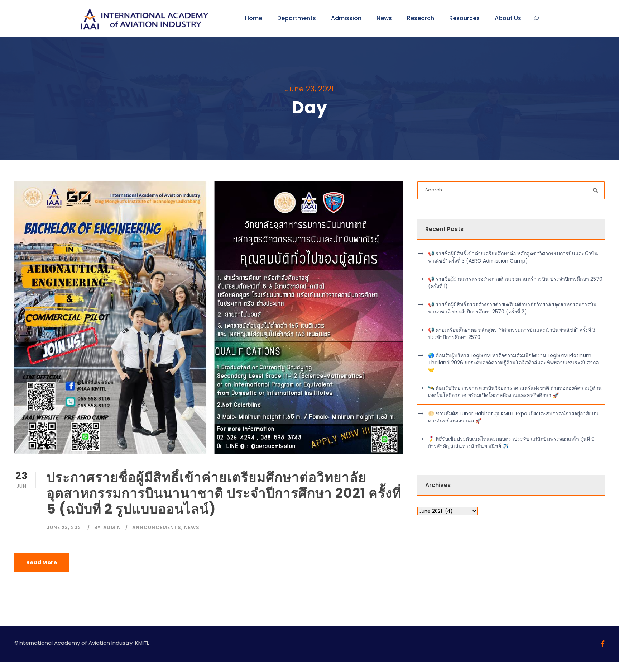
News (384, 18)
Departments (296, 18)
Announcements (156, 527)
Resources (464, 18)
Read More (41, 562)
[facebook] (603, 644)
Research (420, 18)
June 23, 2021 (65, 527)
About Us (508, 18)
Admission (346, 18)
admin (112, 527)
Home (253, 18)
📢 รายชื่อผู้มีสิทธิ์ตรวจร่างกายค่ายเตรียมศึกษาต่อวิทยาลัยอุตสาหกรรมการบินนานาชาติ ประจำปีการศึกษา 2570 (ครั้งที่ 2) (512, 308)
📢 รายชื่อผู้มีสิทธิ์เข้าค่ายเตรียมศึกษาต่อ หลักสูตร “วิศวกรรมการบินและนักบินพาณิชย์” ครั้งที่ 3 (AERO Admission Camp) (513, 257)
